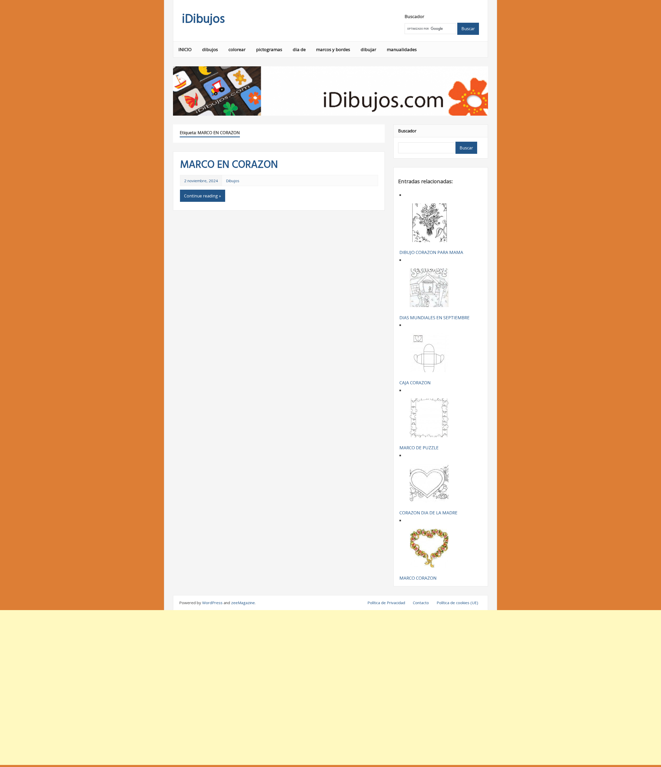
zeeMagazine (243, 602)
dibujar (368, 49)
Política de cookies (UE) (457, 602)
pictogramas (269, 49)
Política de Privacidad (386, 602)
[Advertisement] (330, 687)
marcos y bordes (333, 49)
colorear (237, 49)
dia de (299, 49)
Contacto (421, 602)
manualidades (402, 49)
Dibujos (232, 180)
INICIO (185, 49)
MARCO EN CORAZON (229, 165)
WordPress (212, 602)
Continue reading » (202, 196)
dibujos (210, 49)
